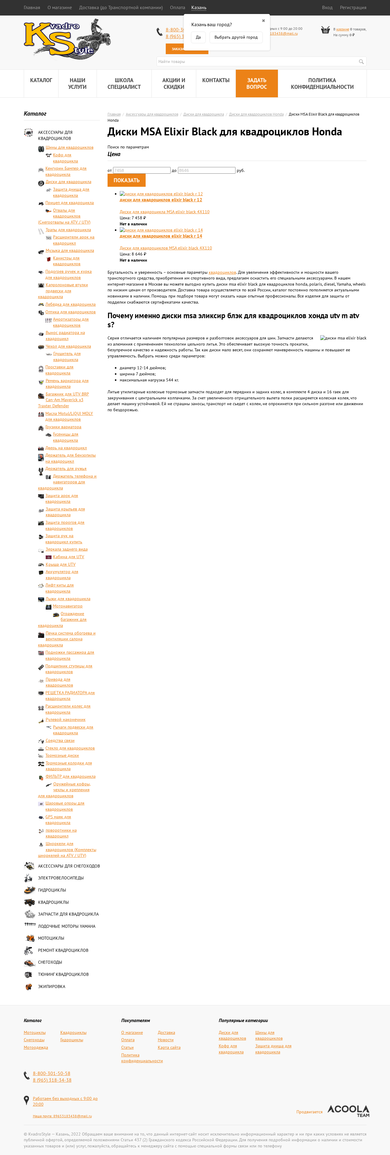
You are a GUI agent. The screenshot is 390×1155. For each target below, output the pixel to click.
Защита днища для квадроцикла (71, 192)
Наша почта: (43, 1116)
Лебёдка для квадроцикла (70, 304)
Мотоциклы (51, 938)
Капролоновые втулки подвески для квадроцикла (63, 290)
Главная (32, 7)
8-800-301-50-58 (51, 1073)
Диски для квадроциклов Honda (256, 114)
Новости (166, 1039)
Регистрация (353, 7)
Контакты (215, 80)
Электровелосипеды (61, 878)
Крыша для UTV (61, 564)
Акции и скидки (173, 83)
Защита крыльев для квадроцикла (65, 512)
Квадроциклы (53, 902)
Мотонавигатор (68, 606)
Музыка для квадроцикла (70, 250)
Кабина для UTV (68, 556)
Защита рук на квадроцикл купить (63, 538)
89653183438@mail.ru (278, 33)
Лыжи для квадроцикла (68, 598)
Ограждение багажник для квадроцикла (62, 619)
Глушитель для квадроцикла (67, 356)
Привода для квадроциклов (59, 682)
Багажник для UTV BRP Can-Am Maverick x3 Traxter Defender (63, 400)
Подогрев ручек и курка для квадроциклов (68, 274)
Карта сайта (169, 1047)
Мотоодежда (36, 1047)
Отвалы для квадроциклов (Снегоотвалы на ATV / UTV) (64, 216)
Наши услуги (77, 83)
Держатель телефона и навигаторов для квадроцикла (67, 482)
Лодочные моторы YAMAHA (66, 926)
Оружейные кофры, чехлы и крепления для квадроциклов (64, 789)
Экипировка (51, 986)
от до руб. (176, 170)
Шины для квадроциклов (70, 147)
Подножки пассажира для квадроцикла (69, 655)
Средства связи (60, 740)
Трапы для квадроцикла (68, 229)
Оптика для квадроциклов (70, 312)
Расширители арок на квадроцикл (73, 240)
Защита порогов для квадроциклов (64, 525)
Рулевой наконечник (66, 719)
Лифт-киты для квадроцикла (59, 588)
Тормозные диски (62, 755)
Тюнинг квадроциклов (63, 974)
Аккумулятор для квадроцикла (62, 574)
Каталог (41, 80)
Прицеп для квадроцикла (69, 202)
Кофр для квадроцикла (65, 158)
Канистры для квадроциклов (66, 261)
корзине (342, 29)
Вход (327, 7)
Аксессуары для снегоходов (69, 866)
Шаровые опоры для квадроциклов (64, 806)
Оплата (177, 7)
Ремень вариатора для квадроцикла (67, 383)
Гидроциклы (52, 890)
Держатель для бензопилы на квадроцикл (70, 458)
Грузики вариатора (63, 427)
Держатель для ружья (66, 468)
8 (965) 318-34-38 (52, 1080)
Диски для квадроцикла (68, 181)
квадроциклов (222, 272)
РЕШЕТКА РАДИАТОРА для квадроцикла (70, 695)
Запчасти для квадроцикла (68, 914)
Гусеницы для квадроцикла (65, 437)
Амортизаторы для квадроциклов (71, 322)
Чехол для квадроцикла (68, 346)
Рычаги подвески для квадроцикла (73, 730)
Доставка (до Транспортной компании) (121, 7)
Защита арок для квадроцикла (61, 498)
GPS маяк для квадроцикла (58, 820)
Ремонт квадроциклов (63, 950)
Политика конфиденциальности (322, 83)
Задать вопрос (256, 83)
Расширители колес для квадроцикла (67, 709)
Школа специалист (124, 83)
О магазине (60, 7)
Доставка (166, 1032)
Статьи (127, 1047)
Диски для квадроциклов (232, 1035)
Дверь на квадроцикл (66, 448)
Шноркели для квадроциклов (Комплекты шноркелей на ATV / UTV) (67, 849)
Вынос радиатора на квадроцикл (65, 335)
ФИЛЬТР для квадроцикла (71, 776)
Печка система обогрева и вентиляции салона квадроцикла (67, 639)
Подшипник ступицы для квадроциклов (68, 669)
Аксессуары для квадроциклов (55, 135)
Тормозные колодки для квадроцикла (69, 766)
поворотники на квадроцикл (61, 833)
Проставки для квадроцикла (59, 370)
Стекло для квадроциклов (70, 748)
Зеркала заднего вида (67, 549)
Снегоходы (50, 962)
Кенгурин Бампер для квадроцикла (66, 171)
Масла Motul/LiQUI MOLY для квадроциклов (69, 416)
